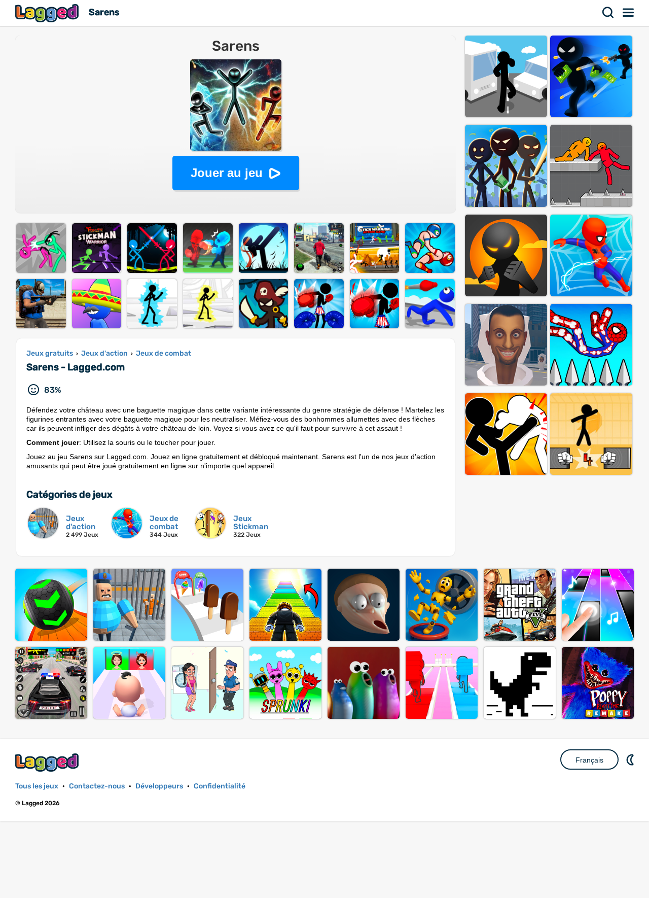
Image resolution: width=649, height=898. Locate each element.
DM (631, 759)
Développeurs (159, 786)
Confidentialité (219, 786)
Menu (629, 12)
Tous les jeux (36, 786)
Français (589, 760)
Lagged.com (48, 762)
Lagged (48, 13)
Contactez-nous (97, 786)
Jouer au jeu (227, 173)
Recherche (608, 12)
